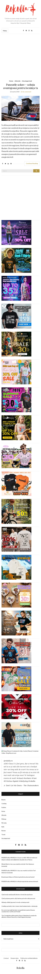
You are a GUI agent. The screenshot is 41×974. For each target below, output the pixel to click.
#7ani (34, 778)
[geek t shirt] (16, 260)
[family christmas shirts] (16, 483)
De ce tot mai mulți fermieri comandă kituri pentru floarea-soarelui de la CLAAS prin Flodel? (18, 910)
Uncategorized (27, 81)
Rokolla (20, 968)
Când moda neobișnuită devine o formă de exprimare (17, 894)
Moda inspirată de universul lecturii (24, 877)
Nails (2, 827)
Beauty (3, 799)
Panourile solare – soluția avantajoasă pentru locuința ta (20, 86)
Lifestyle (17, 81)
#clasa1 (20, 778)
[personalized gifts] (16, 706)
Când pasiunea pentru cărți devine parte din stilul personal (18, 898)
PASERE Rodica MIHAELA (8, 857)
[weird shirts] (16, 399)
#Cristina (8, 781)
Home (11, 81)
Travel (3, 834)
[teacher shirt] (16, 372)
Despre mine (15, 958)
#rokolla (31, 781)
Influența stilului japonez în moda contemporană (15, 902)
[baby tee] (16, 455)
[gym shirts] (16, 623)
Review (3, 830)
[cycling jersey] (16, 511)
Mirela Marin (5, 864)
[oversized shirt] (16, 344)
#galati (15, 781)
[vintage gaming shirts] (16, 650)
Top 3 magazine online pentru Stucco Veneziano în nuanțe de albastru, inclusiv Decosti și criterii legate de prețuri (18, 916)
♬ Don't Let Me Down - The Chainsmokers (21, 785)
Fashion (3, 807)
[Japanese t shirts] (16, 678)
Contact (6, 958)
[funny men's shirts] (16, 316)
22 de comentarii (26, 92)
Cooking (3, 803)
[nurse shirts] (16, 595)
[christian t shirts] (16, 734)
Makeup (3, 819)
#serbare (27, 778)
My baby (4, 823)
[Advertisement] (20, 55)
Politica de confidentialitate (29, 958)
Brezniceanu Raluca (7, 877)
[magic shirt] (16, 232)
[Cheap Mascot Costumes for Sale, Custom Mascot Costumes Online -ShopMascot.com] (20, 752)
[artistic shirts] (16, 288)
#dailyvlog (23, 781)
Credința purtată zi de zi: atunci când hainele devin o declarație (19, 906)
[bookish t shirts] (16, 427)
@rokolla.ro (8, 761)
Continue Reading (32, 163)
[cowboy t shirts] (16, 539)
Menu (5, 31)
